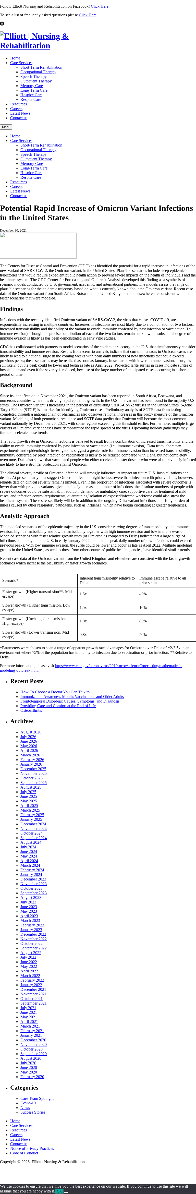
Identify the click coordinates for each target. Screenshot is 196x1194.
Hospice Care (31, 95)
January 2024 (31, 874)
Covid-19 (28, 1103)
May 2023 (28, 911)
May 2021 (28, 1017)
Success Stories (32, 1112)
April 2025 (29, 805)
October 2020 (31, 1049)
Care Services (21, 63)
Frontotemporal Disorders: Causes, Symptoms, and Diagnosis (69, 701)
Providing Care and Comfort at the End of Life (58, 706)
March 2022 (30, 975)
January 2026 (31, 764)
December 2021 (33, 989)
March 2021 (30, 1026)
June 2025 (28, 796)
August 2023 (30, 897)
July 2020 (28, 1063)
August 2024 (30, 842)
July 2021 (28, 1008)
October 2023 (31, 888)
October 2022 (31, 943)
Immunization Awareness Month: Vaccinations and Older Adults (72, 696)
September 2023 (33, 893)
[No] (66, 1192)
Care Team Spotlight (37, 1098)
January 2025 (31, 819)
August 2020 (30, 1058)
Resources (18, 104)
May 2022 (28, 966)
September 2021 (33, 1003)
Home (15, 58)
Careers (16, 108)
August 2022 (30, 952)
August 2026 (30, 732)
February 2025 (32, 815)
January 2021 (31, 1035)
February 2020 (32, 1077)
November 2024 (33, 828)
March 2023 (30, 920)
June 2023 (28, 906)
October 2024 (31, 833)
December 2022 (33, 934)
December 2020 (33, 1040)
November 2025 (33, 773)
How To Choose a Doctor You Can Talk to (55, 692)
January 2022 (31, 985)
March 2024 (30, 865)
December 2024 (33, 824)
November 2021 (33, 994)
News (25, 1107)
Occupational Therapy (38, 72)
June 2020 (28, 1067)
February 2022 (32, 980)
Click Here (99, 6)
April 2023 (29, 916)
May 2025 (28, 801)
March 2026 (30, 755)
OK (59, 1191)
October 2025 (31, 778)
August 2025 (30, 787)
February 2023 (32, 925)
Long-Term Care (33, 90)
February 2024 (32, 870)
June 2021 (28, 1012)
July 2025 (28, 792)
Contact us (18, 118)
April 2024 (29, 861)
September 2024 (33, 838)
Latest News (20, 113)
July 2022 (28, 957)
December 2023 (33, 879)
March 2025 (30, 810)
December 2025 (33, 769)
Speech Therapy (33, 76)
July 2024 (28, 847)
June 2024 (28, 851)
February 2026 (32, 759)
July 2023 (28, 902)
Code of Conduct (24, 1153)
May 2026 (28, 746)
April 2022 (29, 971)
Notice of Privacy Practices (32, 1148)
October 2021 (31, 998)
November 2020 (33, 1044)
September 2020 (33, 1054)
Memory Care (31, 85)
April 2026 (29, 750)
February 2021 (32, 1031)
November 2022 (33, 939)
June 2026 (28, 741)
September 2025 (33, 782)
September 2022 (33, 948)
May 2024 (28, 856)
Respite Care (30, 99)
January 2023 (31, 929)
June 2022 (28, 962)
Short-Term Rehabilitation (41, 67)
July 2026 (28, 736)
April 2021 (29, 1021)
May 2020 (28, 1072)
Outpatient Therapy (36, 81)
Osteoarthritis (31, 710)
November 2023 (33, 884)
